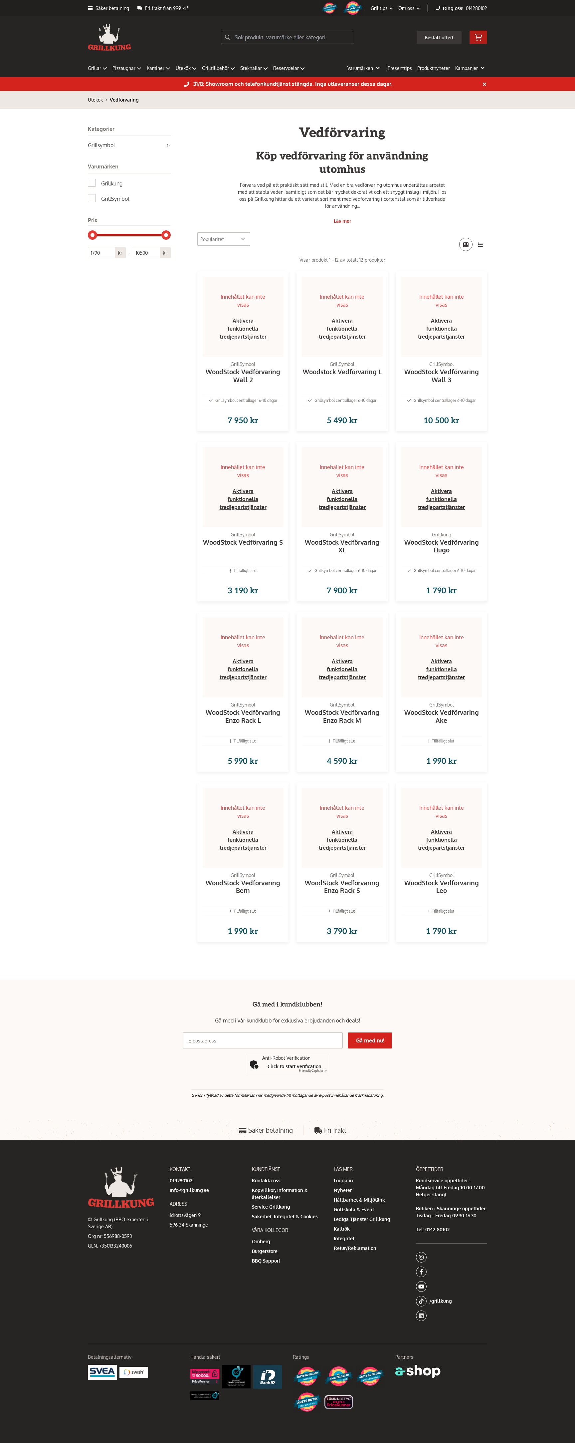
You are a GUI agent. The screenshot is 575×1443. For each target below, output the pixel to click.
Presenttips (400, 68)
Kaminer (155, 68)
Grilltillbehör (215, 68)
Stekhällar (251, 68)
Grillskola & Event (354, 1209)
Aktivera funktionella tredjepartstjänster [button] (243, 328)
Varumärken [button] (360, 68)
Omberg (261, 1241)
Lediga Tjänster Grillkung (362, 1219)
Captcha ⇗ (313, 1070)
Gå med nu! (370, 1040)
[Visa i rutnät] (466, 244)
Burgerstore (265, 1251)
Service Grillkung (271, 1207)
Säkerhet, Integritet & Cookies (285, 1216)
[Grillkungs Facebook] (449, 1272)
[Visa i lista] (480, 244)
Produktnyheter (433, 68)
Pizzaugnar (123, 68)
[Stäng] (484, 84)
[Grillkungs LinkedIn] (451, 1315)
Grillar (94, 68)
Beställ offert (439, 37)
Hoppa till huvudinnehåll (285, 9)
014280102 (476, 8)
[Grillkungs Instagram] (449, 1257)
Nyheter (343, 1190)
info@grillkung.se (189, 1190)
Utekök (183, 68)
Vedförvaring (124, 100)
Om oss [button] (407, 8)
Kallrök (342, 1229)
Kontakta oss (266, 1180)
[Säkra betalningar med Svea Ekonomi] (102, 1372)
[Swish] (133, 1372)
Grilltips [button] (380, 8)
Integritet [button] (344, 1238)
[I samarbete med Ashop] (418, 1371)
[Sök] (227, 37)
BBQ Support (266, 1261)
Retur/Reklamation (355, 1248)
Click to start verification (294, 1066)
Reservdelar (286, 68)
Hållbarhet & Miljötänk (359, 1200)
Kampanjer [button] (466, 68)
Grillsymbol (129, 145)
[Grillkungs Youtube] (449, 1286)
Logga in (343, 1180)
